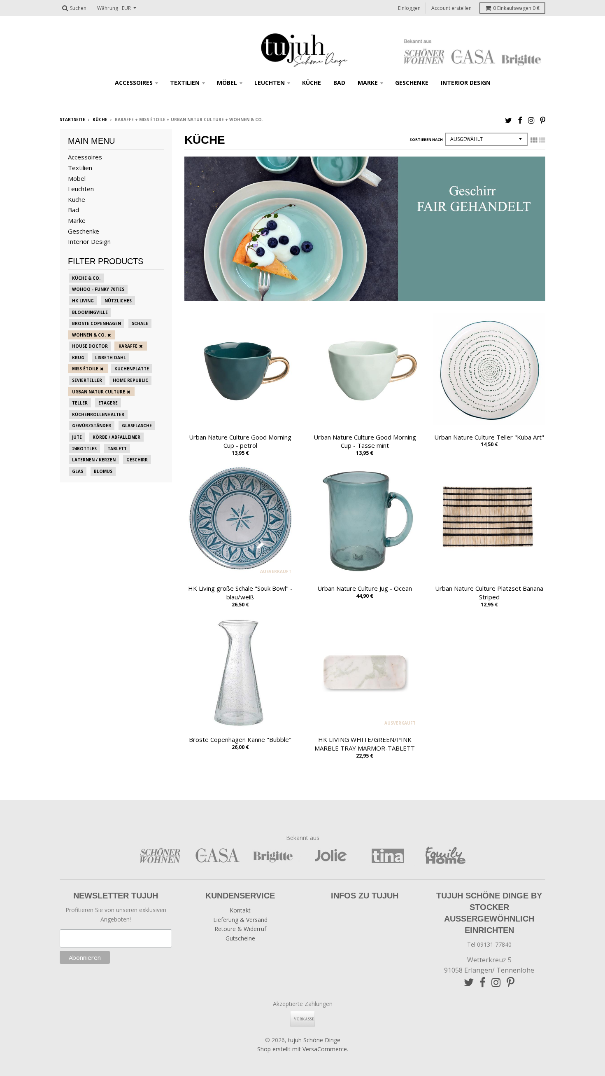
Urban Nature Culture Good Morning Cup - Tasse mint (365, 441)
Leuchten (269, 83)
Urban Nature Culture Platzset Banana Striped (489, 592)
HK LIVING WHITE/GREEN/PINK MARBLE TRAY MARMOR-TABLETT (364, 743)
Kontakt (240, 910)
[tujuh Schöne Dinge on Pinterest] (542, 120)
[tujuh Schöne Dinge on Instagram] (531, 120)
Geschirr (137, 460)
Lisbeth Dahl (110, 357)
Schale (140, 323)
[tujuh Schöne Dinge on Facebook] (520, 120)
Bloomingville (90, 312)
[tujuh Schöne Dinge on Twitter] (508, 120)
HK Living (83, 301)
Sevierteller (87, 380)
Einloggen (409, 8)
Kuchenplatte (131, 369)
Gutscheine (240, 938)
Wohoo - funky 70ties (98, 289)
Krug (78, 357)
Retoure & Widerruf (240, 929)
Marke (368, 83)
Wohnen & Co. (89, 335)
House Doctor (90, 346)
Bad (339, 83)
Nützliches (118, 301)
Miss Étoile (85, 369)
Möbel (227, 83)
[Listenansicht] (542, 140)
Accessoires (134, 83)
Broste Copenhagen (96, 323)
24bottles (84, 448)
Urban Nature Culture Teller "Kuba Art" (489, 437)
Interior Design (466, 83)
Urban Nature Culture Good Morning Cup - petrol (240, 441)
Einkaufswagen (516, 8)
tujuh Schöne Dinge (314, 1040)
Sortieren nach (426, 139)
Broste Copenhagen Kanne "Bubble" (240, 739)
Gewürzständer (91, 425)
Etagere (108, 403)
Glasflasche (137, 425)
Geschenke (411, 83)
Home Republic (130, 380)
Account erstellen (451, 8)
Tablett (117, 448)
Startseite (72, 119)
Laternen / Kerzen (94, 460)
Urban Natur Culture (98, 392)
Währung (107, 8)
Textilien (185, 83)
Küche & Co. (86, 278)
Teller (80, 403)
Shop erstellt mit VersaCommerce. (302, 1049)
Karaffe (128, 346)
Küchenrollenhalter (98, 414)
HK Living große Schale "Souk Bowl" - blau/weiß (240, 592)
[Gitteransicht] (534, 140)
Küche (311, 83)
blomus (103, 471)
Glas (77, 471)
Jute (77, 437)
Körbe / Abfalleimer (116, 437)
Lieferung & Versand (240, 920)
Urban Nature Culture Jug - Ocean (364, 588)
